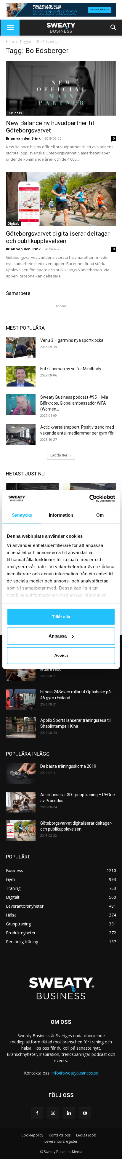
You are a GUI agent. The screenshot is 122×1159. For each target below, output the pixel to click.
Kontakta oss (59, 1135)
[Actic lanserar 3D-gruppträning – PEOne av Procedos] (21, 802)
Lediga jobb (86, 1135)
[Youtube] (85, 1113)
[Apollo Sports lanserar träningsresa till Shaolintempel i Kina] (21, 727)
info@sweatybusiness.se (75, 1073)
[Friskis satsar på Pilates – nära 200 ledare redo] (21, 670)
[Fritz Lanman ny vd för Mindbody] (21, 376)
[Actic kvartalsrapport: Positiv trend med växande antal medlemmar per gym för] (21, 434)
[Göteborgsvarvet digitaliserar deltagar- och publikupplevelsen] (61, 199)
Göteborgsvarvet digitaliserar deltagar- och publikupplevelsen (59, 237)
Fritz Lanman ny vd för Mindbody (70, 368)
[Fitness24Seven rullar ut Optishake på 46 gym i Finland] (21, 699)
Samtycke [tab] (22, 514)
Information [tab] (61, 514)
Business (15, 113)
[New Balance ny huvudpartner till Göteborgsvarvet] (61, 88)
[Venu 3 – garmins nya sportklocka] (21, 347)
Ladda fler (59, 455)
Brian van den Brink (23, 138)
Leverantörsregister (61, 1141)
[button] (10, 28)
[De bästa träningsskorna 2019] (21, 773)
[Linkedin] (69, 1113)
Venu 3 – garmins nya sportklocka (71, 340)
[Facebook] (37, 1113)
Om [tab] (100, 514)
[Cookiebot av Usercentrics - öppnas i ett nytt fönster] (89, 498)
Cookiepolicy (32, 1135)
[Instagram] (53, 1113)
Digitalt (13, 223)
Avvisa (61, 655)
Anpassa (58, 635)
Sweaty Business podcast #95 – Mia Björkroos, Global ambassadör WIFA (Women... (74, 403)
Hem (10, 41)
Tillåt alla (61, 616)
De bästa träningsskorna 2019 (68, 766)
